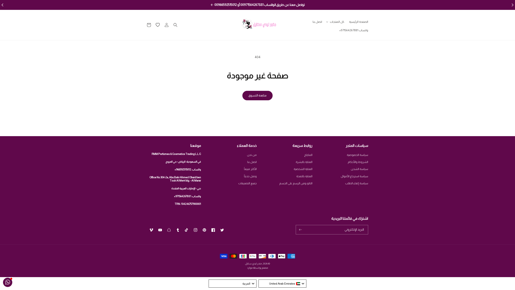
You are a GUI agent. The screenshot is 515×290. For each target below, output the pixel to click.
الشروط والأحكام (358, 162)
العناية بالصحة (304, 176)
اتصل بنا (252, 162)
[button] (335, 22)
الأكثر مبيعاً (250, 169)
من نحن (252, 154)
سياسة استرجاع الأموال (354, 176)
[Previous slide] (2, 5)
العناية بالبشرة (304, 162)
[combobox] (282, 284)
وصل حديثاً (250, 176)
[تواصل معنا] (7, 282)
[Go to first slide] (512, 5)
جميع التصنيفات (247, 183)
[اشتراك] (300, 229)
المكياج (308, 154)
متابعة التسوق (257, 95)
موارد (249, 267)
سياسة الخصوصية (357, 154)
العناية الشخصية (303, 169)
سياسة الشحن (359, 169)
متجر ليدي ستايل (253, 263)
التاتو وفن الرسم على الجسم (295, 183)
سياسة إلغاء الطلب (356, 183)
